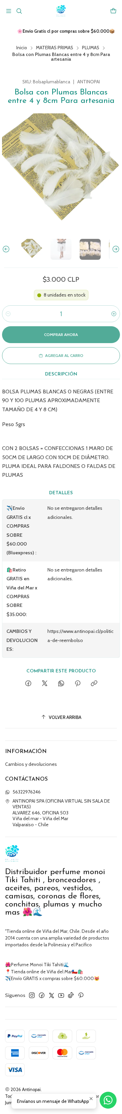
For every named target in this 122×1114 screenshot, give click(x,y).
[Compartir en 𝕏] (44, 684)
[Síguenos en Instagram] (31, 995)
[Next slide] (115, 249)
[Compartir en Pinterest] (77, 684)
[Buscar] (18, 11)
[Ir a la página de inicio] (61, 11)
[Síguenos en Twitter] (51, 995)
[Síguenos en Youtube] (61, 995)
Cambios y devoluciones (31, 764)
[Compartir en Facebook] (28, 684)
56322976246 (27, 792)
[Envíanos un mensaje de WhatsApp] (108, 1100)
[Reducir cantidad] (8, 314)
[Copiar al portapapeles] (94, 684)
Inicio (21, 48)
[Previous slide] (7, 249)
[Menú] (8, 11)
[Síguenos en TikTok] (70, 995)
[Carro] (113, 11)
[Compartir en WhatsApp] (61, 684)
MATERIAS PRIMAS (54, 48)
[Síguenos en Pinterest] (80, 995)
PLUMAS (90, 48)
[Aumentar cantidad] (114, 314)
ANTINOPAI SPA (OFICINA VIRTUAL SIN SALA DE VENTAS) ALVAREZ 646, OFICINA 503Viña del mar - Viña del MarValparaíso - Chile (61, 813)
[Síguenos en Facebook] (41, 995)
